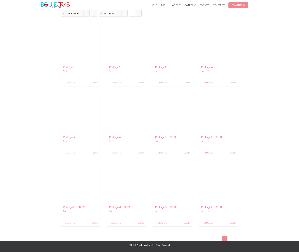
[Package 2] (126, 43)
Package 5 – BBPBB (166, 207)
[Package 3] (172, 43)
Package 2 (115, 67)
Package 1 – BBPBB (166, 137)
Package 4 (207, 67)
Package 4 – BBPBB (120, 207)
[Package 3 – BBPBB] (80, 183)
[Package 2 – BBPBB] (218, 113)
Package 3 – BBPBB (74, 207)
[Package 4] (218, 43)
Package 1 (69, 67)
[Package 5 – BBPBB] (172, 183)
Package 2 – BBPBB (212, 137)
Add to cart (70, 83)
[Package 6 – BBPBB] (218, 183)
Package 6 (115, 137)
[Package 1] (80, 43)
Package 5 (69, 137)
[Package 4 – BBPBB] (126, 183)
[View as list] (138, 13)
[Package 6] (126, 113)
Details (95, 83)
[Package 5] (80, 113)
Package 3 (161, 67)
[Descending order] (94, 13)
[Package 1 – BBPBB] (172, 113)
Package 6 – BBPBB (212, 207)
